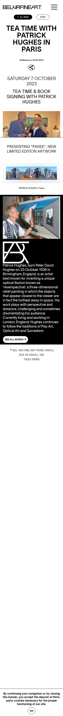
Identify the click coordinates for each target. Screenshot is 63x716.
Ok (31, 710)
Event (43, 17)
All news (24, 17)
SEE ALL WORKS (14, 339)
